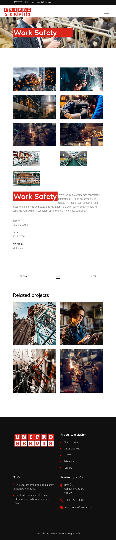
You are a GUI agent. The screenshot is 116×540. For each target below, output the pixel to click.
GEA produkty (70, 442)
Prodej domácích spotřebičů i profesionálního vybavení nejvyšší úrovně (31, 499)
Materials (18, 248)
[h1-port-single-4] (82, 134)
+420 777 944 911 (20, 2)
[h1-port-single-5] (34, 134)
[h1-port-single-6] (82, 106)
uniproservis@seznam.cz (43, 2)
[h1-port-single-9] (34, 79)
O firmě (67, 455)
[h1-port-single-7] (34, 106)
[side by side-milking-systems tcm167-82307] (82, 158)
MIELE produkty (71, 448)
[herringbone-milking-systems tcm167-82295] (34, 158)
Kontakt (67, 467)
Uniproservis (74, 533)
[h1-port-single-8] (82, 79)
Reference (68, 461)
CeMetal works (20, 225)
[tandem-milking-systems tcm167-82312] (34, 178)
